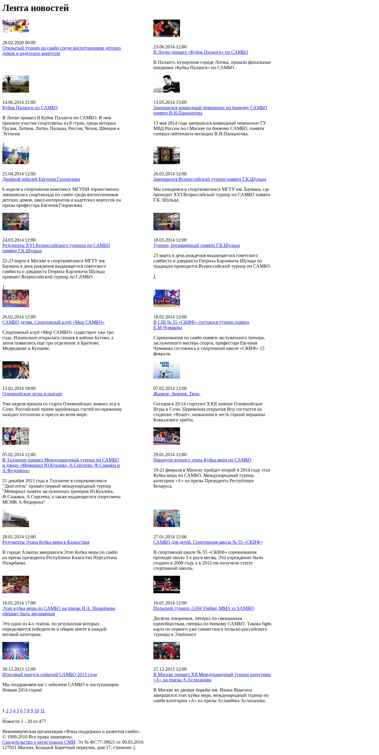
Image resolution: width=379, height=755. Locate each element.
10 (36, 710)
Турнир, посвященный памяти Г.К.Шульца (196, 245)
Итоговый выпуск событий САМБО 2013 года (49, 674)
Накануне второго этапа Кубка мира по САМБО (202, 459)
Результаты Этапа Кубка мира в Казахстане (46, 542)
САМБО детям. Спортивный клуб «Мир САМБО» (53, 322)
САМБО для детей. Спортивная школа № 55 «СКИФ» (208, 542)
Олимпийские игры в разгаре (32, 393)
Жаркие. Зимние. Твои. (176, 393)
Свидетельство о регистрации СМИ (38, 742)
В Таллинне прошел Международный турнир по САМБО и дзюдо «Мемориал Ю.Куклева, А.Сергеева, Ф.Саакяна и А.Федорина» (61, 465)
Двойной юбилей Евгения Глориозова (41, 179)
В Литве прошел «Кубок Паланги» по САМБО (200, 52)
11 (42, 710)
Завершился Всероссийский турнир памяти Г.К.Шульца (209, 179)
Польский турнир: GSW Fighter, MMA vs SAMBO (203, 608)
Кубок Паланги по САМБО (30, 107)
